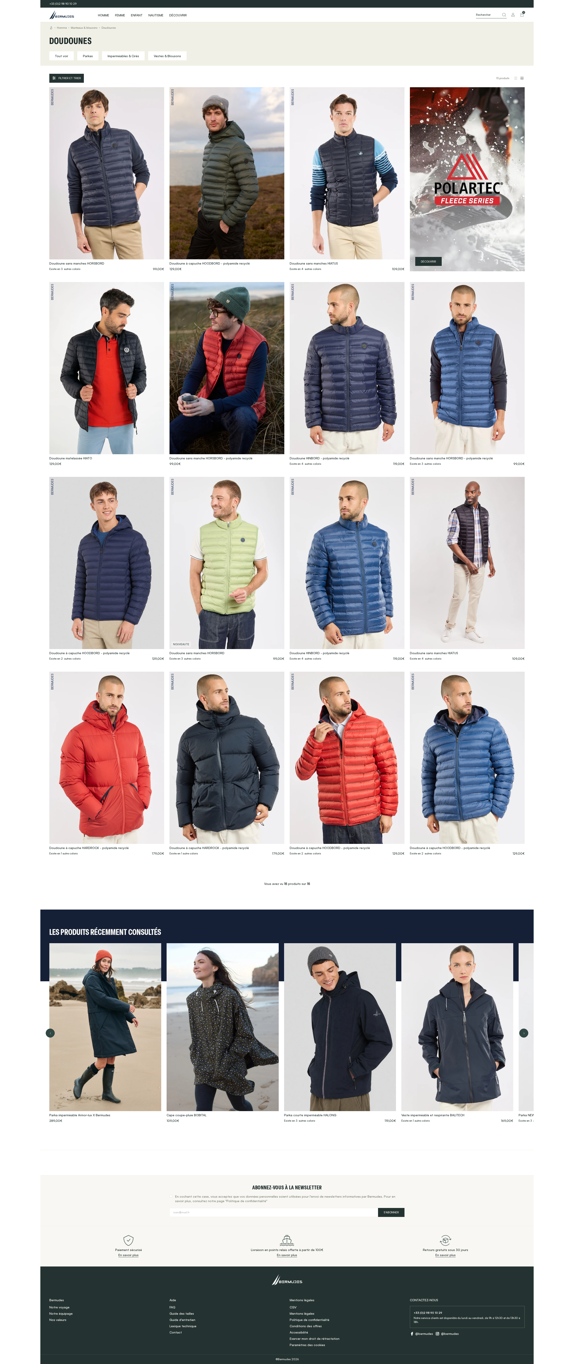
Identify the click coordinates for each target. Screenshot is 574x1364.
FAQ (172, 1307)
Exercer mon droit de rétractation (314, 1338)
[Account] (513, 14)
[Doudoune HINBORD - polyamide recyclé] (347, 374)
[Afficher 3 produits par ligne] (515, 78)
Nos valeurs (57, 1320)
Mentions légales (302, 1313)
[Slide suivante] (523, 1033)
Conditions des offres (306, 1326)
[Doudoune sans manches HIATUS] (347, 179)
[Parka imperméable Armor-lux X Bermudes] (105, 1033)
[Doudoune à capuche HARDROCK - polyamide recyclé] (106, 764)
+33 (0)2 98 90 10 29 (62, 3)
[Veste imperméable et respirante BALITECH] (457, 1033)
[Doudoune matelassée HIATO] (106, 374)
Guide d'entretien (182, 1320)
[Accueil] (69, 15)
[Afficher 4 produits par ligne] (522, 78)
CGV (293, 1307)
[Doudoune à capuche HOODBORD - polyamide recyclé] (227, 179)
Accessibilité (299, 1332)
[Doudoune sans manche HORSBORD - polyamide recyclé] (227, 374)
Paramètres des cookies (307, 1345)
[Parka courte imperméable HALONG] (340, 1033)
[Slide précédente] (50, 1033)
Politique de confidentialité (309, 1320)
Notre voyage (59, 1307)
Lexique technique (183, 1326)
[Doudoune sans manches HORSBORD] (106, 179)
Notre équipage (61, 1313)
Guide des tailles (182, 1313)
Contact (176, 1332)
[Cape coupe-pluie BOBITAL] (222, 1033)
